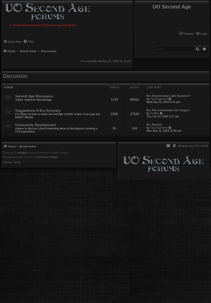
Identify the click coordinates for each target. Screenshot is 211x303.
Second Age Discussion (34, 96)
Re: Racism (154, 124)
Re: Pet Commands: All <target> (168, 110)
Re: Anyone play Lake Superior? (168, 95)
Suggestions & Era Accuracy (38, 110)
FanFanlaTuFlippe (47, 157)
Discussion (15, 76)
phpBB (22, 153)
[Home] (57, 11)
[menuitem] (201, 34)
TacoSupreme (159, 98)
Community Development (35, 125)
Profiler (154, 113)
